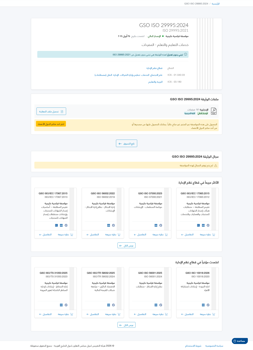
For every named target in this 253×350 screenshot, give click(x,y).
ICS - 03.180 (174, 81)
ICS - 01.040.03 (176, 74)
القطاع (171, 68)
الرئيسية (215, 3)
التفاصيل (188, 234)
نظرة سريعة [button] (206, 234)
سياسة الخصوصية (214, 345)
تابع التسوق (128, 143)
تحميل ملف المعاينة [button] (50, 111)
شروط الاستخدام (193, 345)
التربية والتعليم (155, 81)
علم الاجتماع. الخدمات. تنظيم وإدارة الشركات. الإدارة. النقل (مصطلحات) (128, 74)
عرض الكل (128, 245)
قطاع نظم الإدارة (154, 68)
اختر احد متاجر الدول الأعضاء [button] (51, 124)
